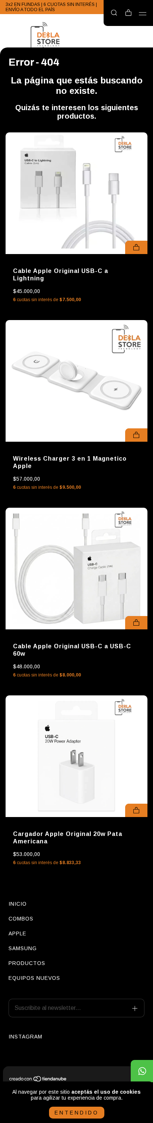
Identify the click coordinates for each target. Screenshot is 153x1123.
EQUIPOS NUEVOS (34, 978)
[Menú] (142, 13)
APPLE (17, 933)
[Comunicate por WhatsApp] (142, 1071)
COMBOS (21, 919)
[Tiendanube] (38, 1080)
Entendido (77, 1113)
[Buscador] (114, 13)
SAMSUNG (23, 948)
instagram (25, 1037)
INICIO (18, 904)
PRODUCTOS (27, 963)
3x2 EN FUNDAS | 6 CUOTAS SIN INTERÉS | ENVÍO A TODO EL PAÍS (51, 7)
